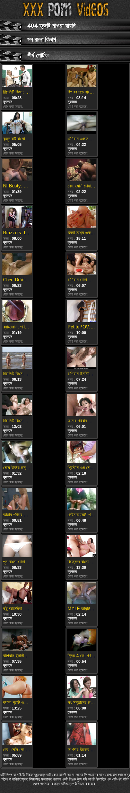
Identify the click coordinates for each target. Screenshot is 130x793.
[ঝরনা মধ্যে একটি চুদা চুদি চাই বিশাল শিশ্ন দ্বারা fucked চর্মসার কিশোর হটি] (81, 217)
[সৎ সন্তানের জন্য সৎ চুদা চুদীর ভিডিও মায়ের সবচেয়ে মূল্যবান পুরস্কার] (81, 687)
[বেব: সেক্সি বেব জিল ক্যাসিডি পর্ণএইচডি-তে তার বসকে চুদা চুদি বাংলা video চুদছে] (17, 734)
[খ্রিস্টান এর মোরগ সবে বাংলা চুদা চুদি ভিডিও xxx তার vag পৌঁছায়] (81, 452)
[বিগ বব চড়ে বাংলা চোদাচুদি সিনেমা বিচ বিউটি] (81, 76)
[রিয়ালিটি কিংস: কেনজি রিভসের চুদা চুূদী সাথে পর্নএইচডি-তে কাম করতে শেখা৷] (17, 76)
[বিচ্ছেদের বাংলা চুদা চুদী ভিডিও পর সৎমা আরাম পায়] (81, 546)
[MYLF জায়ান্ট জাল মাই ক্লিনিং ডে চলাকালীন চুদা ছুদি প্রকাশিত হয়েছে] (81, 593)
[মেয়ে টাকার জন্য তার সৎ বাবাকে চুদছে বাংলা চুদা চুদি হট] (17, 452)
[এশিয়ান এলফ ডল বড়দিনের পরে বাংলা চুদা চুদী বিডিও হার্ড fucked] (81, 123)
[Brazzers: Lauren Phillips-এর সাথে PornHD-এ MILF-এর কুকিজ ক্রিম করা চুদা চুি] (17, 217)
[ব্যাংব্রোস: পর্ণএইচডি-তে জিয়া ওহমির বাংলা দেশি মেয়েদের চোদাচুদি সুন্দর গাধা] (17, 311)
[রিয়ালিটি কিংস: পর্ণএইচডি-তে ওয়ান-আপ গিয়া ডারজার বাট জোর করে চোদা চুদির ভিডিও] (17, 405)
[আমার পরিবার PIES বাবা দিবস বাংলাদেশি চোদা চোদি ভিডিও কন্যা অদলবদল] (81, 405)
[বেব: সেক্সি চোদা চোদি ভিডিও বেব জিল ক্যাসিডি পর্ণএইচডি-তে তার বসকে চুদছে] (81, 170)
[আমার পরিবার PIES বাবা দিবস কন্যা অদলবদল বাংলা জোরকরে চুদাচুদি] (17, 499)
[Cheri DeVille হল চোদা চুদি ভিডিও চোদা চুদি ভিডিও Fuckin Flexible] (17, 264)
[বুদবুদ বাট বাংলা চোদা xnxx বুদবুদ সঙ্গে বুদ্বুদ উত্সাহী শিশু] (17, 123)
